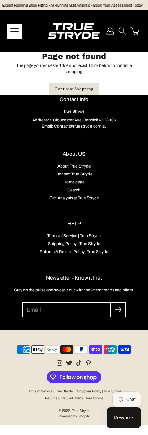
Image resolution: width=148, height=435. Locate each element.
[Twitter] (69, 363)
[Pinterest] (88, 363)
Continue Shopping (74, 88)
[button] (122, 31)
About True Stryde (74, 166)
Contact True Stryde (74, 174)
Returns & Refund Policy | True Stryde (74, 252)
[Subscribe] (118, 309)
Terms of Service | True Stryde (74, 236)
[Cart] (135, 31)
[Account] (110, 31)
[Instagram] (59, 363)
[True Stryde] (74, 31)
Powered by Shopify (74, 416)
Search (74, 190)
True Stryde (81, 411)
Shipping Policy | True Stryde (74, 244)
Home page (74, 182)
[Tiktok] (79, 363)
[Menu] (14, 31)
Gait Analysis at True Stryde (74, 198)
